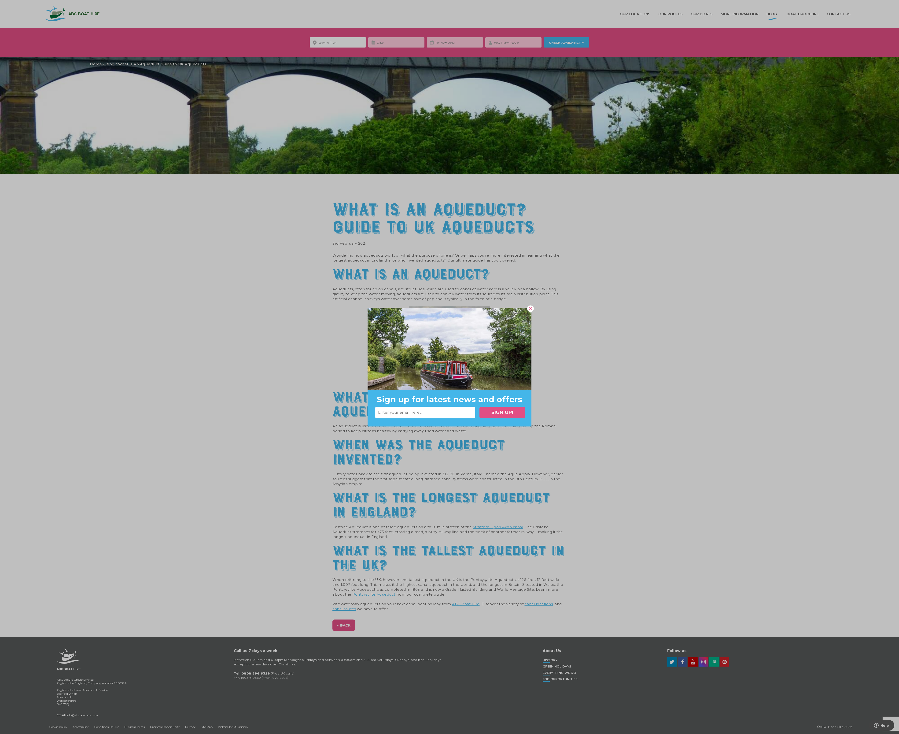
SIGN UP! (502, 412)
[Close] (530, 308)
